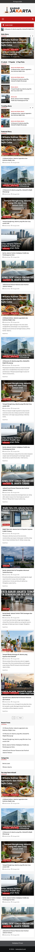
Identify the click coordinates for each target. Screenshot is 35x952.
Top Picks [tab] (20, 62)
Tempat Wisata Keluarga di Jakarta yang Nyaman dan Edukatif (15, 655)
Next (20, 718)
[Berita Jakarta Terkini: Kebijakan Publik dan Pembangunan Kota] (5, 98)
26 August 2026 (15, 225)
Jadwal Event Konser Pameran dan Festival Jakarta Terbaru (16, 751)
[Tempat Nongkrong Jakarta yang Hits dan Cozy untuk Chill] (5, 123)
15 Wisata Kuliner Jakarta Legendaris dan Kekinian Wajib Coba (21, 70)
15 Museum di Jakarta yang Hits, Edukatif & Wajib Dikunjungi (17, 53)
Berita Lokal (6, 49)
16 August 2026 (15, 575)
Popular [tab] (12, 62)
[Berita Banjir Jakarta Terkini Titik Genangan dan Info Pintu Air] (17, 600)
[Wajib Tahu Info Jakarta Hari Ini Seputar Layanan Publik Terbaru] (17, 516)
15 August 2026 (15, 618)
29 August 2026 (15, 162)
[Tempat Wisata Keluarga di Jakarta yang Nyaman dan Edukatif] (17, 641)
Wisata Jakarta (14, 49)
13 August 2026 (15, 702)
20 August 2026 (15, 289)
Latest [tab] (4, 62)
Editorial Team (7, 56)
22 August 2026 (15, 257)
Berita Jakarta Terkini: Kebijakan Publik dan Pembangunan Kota (20, 99)
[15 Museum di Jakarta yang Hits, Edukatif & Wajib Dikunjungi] (5, 113)
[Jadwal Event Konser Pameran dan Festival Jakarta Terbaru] (17, 271)
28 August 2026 (15, 56)
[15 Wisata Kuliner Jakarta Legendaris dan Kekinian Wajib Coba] (5, 69)
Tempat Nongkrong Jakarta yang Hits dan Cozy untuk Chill (21, 124)
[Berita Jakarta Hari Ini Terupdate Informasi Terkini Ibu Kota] (17, 557)
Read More (5, 333)
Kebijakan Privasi (17, 943)
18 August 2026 (15, 533)
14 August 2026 (15, 659)
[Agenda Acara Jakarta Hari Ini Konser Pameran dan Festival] (17, 684)
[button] (3, 19)
